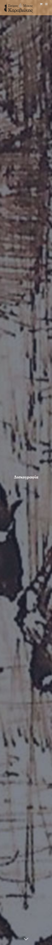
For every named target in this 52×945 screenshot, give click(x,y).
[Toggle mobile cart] (41, 4)
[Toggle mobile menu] (46, 4)
